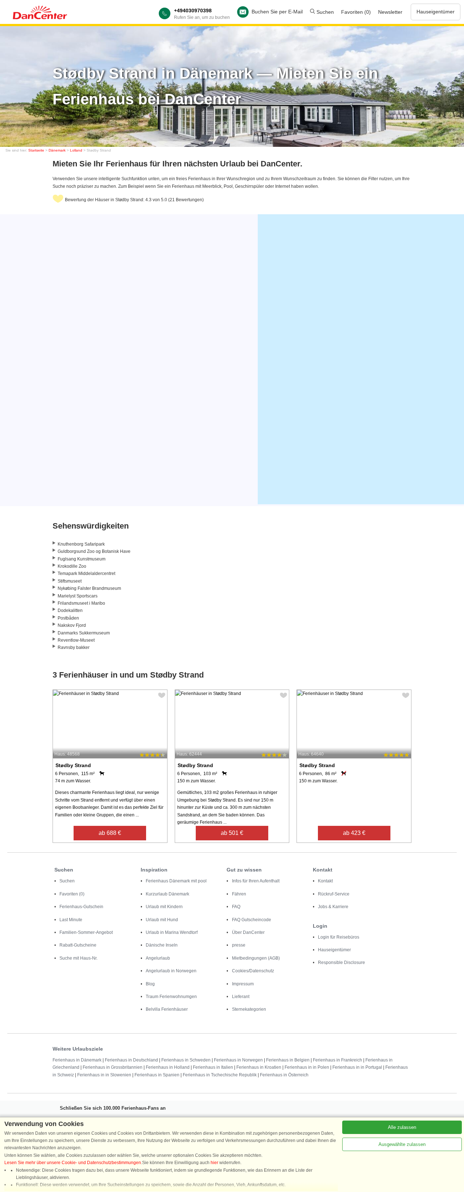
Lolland (76, 150)
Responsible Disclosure (341, 962)
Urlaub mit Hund (162, 919)
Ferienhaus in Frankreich (337, 1060)
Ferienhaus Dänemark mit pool (176, 880)
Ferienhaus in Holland (168, 1067)
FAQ (236, 906)
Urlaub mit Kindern (164, 906)
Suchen (324, 12)
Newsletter (390, 12)
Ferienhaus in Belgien (288, 1060)
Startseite (36, 150)
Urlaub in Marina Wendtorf (172, 932)
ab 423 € (354, 833)
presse (238, 945)
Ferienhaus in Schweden (186, 1060)
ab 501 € (232, 833)
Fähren (239, 894)
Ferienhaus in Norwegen (238, 1060)
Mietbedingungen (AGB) (256, 958)
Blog (150, 983)
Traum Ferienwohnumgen (171, 996)
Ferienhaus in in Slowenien (104, 1074)
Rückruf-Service (333, 894)
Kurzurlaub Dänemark (167, 894)
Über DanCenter (248, 932)
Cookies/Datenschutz (253, 970)
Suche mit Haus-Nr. (78, 958)
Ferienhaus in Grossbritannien (112, 1067)
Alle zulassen (402, 1127)
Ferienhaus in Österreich (284, 1074)
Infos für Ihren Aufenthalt (255, 880)
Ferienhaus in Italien (213, 1067)
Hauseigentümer (436, 12)
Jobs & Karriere (333, 906)
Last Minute (70, 919)
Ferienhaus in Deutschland (131, 1060)
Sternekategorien (249, 1009)
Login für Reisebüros (338, 937)
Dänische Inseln (162, 945)
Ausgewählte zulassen (402, 1144)
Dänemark (57, 150)
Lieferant (240, 996)
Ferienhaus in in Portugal (357, 1067)
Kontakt (325, 880)
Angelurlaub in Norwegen (171, 970)
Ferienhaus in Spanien (156, 1074)
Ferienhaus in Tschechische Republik (220, 1074)
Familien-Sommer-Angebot (86, 932)
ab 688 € (110, 833)
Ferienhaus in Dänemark (77, 1060)
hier (214, 1162)
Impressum (243, 983)
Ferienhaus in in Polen (307, 1067)
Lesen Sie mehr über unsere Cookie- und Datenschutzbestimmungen (72, 1162)
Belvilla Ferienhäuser (167, 1009)
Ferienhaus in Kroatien (258, 1067)
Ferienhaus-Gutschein (81, 906)
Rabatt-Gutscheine (77, 945)
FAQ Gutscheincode (251, 919)
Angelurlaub (158, 958)
